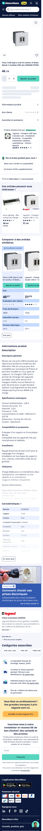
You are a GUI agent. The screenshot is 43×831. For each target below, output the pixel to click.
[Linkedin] (4, 811)
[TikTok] (27, 811)
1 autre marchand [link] (27, 179)
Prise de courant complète (13, 639)
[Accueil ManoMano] (10, 3)
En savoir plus (25, 770)
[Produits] (3, 9)
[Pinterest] (15, 811)
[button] (20, 139)
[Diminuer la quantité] (4, 79)
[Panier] (36, 3)
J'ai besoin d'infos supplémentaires (18, 169)
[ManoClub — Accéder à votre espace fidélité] (24, 3)
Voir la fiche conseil (28, 603)
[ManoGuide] (35, 825)
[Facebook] (9, 811)
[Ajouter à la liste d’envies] (36, 55)
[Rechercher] (8, 9)
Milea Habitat (14, 179)
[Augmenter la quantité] (13, 79)
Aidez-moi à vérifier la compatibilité (18, 163)
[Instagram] (21, 811)
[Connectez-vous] (31, 3)
